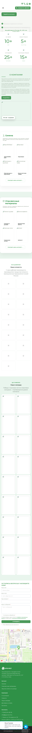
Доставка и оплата (7, 703)
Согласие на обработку (9, 615)
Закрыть (25, 731)
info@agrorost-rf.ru (7, 715)
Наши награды (6, 700)
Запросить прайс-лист (10, 19)
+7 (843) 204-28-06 (7, 712)
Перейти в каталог (9, 14)
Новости (4, 698)
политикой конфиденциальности (19, 618)
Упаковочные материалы (12, 202)
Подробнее (6, 97)
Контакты (4, 705)
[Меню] (3, 8)
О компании (5, 695)
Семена (9, 135)
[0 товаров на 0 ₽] (30, 3)
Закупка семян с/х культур (9, 688)
